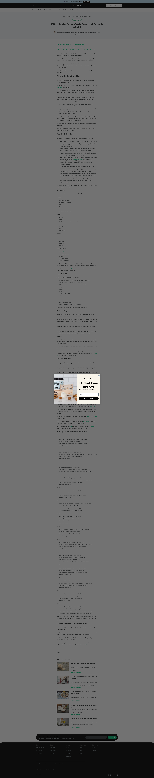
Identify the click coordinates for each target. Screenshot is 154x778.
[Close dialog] (98, 375)
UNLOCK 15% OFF (88, 398)
